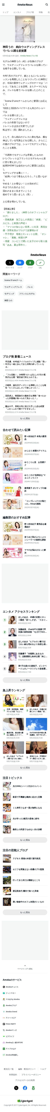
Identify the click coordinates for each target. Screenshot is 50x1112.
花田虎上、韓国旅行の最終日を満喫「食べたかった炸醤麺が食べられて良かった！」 (25, 397)
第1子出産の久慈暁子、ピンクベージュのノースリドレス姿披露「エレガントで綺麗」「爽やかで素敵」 (32, 669)
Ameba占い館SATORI (14, 1042)
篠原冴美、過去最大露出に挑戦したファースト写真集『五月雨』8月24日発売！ (15, 736)
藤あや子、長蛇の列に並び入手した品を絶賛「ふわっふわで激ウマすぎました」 (24, 407)
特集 (41, 12)
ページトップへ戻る (25, 969)
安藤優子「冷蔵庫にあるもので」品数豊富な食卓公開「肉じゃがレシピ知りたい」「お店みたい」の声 (32, 657)
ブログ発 (30, 12)
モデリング (9, 293)
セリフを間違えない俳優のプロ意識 (28, 869)
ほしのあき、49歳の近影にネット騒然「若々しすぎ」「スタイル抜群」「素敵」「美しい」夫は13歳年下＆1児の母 (32, 621)
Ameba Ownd (11, 1011)
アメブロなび (11, 1048)
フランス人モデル (27, 293)
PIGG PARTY (11, 1024)
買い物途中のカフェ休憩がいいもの (28, 901)
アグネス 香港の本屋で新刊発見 (27, 858)
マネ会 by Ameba (13, 999)
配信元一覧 (9, 1069)
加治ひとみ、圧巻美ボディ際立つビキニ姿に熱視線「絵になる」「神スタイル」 (38, 759)
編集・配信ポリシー (27, 1069)
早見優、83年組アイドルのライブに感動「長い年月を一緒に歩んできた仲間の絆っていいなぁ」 (25, 364)
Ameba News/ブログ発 (29, 56)
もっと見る (25, 418)
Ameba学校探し (12, 1055)
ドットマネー (11, 993)
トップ (5, 12)
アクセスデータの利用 (25, 1080)
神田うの (8, 300)
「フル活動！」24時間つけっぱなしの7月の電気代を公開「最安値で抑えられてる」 (25, 375)
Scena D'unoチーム (13, 280)
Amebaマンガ (11, 1030)
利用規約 (13, 1074)
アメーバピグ (11, 1018)
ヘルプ (43, 1069)
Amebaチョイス (12, 987)
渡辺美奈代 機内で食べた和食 (26, 891)
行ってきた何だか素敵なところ (26, 880)
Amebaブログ (11, 1005)
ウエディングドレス (13, 287)
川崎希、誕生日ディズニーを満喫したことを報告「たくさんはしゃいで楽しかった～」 (25, 386)
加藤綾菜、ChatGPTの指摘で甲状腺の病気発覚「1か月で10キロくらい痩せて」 (32, 632)
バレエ (30, 287)
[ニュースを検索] (46, 4)
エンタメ (17, 12)
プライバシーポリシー (31, 1074)
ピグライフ (10, 1036)
